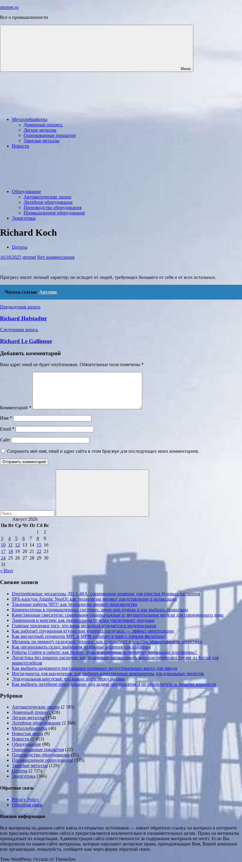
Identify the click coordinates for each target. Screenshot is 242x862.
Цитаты (19, 247)
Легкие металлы (40, 129)
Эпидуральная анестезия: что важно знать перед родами (68, 678)
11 (10, 544)
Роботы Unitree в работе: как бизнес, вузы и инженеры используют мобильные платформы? (105, 652)
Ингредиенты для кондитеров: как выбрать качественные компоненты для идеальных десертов (108, 673)
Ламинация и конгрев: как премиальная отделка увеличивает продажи (83, 620)
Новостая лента (27, 733)
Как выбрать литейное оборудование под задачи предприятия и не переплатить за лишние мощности (114, 684)
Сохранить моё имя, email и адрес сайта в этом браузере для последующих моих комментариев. (103, 451)
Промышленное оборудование (54, 212)
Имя (6, 418)
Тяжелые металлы (42, 140)
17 (3, 551)
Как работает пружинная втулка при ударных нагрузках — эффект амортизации (93, 630)
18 (10, 551)
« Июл (6, 570)
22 (39, 551)
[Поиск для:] (28, 513)
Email (7, 428)
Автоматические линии (47, 196)
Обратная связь (27, 804)
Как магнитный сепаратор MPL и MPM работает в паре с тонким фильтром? (89, 636)
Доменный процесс (43, 124)
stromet (29, 257)
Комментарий (15, 407)
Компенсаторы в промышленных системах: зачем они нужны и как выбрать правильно (100, 609)
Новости (20, 145)
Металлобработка (29, 119)
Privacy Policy (25, 799)
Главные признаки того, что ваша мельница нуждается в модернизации (84, 625)
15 (39, 544)
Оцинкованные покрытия (50, 135)
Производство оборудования (52, 207)
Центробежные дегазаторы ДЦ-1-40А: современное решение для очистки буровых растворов (106, 593)
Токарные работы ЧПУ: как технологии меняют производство (74, 604)
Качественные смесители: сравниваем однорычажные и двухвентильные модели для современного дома (117, 614)
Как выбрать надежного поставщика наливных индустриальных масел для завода (94, 668)
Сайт (5, 439)
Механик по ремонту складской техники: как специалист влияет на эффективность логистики (107, 641)
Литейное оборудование (48, 202)
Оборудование (26, 191)
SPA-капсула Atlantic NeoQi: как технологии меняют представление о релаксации (94, 598)
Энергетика (23, 218)
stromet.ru (9, 7)
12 (17, 544)
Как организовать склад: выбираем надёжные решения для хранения (81, 646)
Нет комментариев (56, 257)
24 (3, 557)
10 (3, 544)
